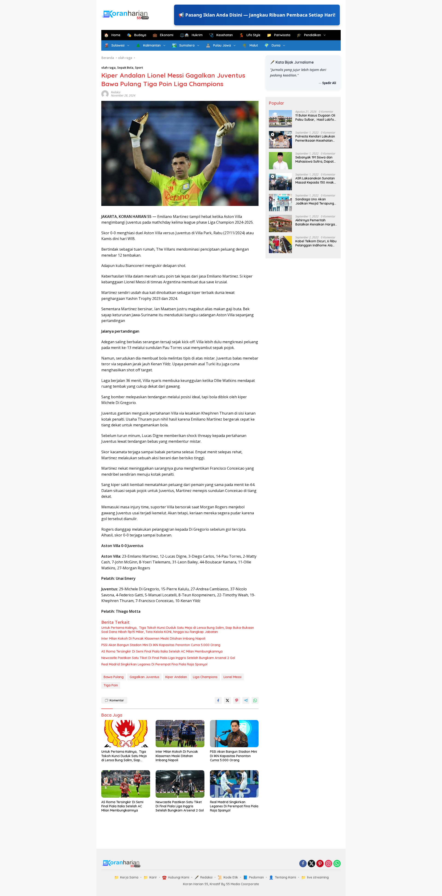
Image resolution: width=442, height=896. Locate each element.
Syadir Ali (329, 83)
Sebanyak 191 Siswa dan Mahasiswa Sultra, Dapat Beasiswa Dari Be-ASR (314, 159)
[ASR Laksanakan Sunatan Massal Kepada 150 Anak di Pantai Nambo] (280, 181)
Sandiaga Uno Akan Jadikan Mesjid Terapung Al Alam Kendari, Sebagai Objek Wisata (314, 201)
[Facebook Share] (218, 700)
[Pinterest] (320, 864)
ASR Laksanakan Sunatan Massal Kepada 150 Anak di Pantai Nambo (315, 180)
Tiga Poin (111, 685)
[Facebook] (303, 864)
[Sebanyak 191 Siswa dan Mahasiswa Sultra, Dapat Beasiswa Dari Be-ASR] (280, 160)
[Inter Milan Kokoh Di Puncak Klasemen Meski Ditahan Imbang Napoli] (180, 733)
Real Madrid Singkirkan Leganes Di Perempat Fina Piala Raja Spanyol (154, 664)
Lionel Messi (232, 677)
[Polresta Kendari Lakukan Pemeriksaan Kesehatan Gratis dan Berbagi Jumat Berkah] (280, 139)
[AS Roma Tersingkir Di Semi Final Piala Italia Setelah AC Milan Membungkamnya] (125, 784)
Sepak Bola (125, 67)
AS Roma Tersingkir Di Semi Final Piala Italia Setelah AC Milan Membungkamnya (162, 651)
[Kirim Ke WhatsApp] (255, 700)
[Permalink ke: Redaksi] (105, 93)
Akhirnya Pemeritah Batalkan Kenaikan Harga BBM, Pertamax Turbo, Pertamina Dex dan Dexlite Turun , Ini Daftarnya (315, 222)
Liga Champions (205, 677)
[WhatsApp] (337, 864)
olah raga (108, 67)
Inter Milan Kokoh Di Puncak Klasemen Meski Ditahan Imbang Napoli (153, 638)
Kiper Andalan (176, 677)
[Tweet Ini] (227, 700)
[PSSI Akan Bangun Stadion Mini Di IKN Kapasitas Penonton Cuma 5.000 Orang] (234, 733)
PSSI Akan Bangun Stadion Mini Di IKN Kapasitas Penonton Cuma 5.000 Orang (160, 645)
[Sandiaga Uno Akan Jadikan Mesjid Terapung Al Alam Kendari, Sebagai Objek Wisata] (280, 202)
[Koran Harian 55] (126, 14)
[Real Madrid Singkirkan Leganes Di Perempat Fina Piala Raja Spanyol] (234, 784)
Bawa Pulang (114, 677)
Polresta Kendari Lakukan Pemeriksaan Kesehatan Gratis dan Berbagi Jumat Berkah (315, 138)
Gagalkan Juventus (144, 677)
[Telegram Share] (245, 700)
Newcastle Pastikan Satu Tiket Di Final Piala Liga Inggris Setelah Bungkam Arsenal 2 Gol (168, 658)
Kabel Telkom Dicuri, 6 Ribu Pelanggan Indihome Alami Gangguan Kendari (316, 243)
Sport (139, 67)
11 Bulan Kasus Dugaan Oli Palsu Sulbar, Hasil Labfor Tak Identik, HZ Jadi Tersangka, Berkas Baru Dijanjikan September (315, 117)
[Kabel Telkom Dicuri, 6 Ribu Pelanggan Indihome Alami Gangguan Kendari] (280, 244)
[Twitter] (311, 864)
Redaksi (115, 92)
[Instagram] (328, 864)
